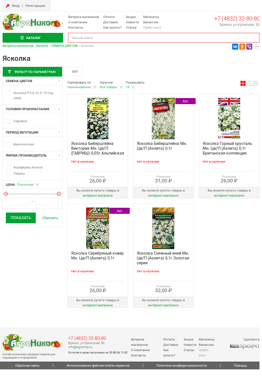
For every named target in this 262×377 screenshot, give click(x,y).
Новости (132, 22)
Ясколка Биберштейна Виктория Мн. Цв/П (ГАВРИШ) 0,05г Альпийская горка (97, 150)
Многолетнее (23, 144)
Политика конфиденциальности (181, 365)
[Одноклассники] (242, 47)
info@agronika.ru (80, 347)
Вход (16, 6)
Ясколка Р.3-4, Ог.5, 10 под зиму (33, 95)
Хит (75, 71)
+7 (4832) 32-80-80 (237, 18)
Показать (21, 217)
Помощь (240, 365)
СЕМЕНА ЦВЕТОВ (64, 46)
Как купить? (112, 27)
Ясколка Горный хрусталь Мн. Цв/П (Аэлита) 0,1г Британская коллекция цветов (227, 150)
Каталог (42, 46)
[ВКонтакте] (235, 47)
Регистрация (35, 6)
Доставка (110, 22)
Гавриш (19, 173)
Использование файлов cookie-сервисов (98, 365)
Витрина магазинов (83, 17)
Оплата (109, 17)
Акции (131, 17)
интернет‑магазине (98, 195)
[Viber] (249, 47)
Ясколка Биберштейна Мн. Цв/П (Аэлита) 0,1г (162, 146)
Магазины (151, 17)
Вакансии (150, 22)
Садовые (20, 121)
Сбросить (50, 218)
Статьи (131, 27)
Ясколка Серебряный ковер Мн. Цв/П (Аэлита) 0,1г (97, 255)
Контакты (75, 27)
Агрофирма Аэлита (28, 167)
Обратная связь (27, 365)
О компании (77, 22)
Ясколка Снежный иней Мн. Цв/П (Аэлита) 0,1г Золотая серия (163, 258)
